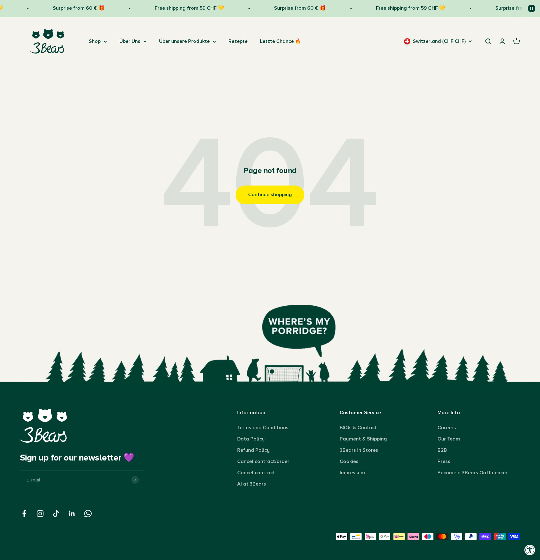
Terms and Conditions (262, 428)
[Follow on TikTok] (56, 513)
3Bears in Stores (359, 450)
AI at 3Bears (251, 484)
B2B (442, 450)
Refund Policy (253, 450)
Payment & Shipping (363, 439)
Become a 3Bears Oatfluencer (473, 473)
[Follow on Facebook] (24, 513)
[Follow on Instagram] (40, 513)
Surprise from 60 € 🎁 (72, 8)
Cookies (349, 461)
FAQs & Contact (358, 428)
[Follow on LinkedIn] (72, 513)
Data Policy (251, 439)
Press (444, 461)
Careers (447, 428)
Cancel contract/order (263, 461)
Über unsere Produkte (184, 41)
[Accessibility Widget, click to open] (530, 550)
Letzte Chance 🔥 (280, 41)
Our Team (449, 439)
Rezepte (238, 41)
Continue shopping (270, 194)
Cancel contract (256, 473)
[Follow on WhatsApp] (88, 513)
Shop (95, 41)
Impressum (352, 473)
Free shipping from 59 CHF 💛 (183, 8)
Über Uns (129, 41)
